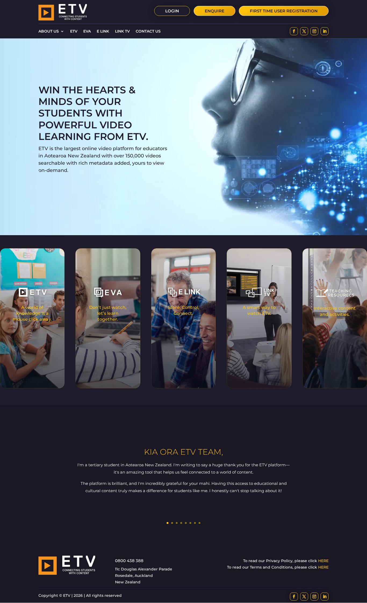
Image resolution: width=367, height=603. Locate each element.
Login (172, 10)
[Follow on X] (304, 31)
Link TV (122, 31)
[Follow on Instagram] (314, 31)
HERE (323, 560)
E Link (103, 31)
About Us (48, 31)
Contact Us (148, 31)
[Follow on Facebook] (294, 31)
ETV (73, 31)
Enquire (214, 10)
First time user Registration (284, 10)
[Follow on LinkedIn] (325, 31)
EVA (87, 31)
